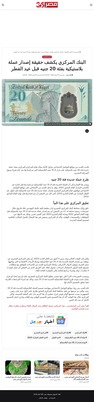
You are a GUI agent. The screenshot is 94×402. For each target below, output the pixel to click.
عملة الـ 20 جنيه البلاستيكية (75, 337)
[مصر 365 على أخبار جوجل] (47, 320)
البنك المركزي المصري (61, 332)
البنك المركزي (80, 332)
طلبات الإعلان (43, 398)
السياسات (52, 398)
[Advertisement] (47, 27)
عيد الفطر (55, 337)
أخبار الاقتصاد (68, 52)
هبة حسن (68, 75)
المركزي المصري (40, 332)
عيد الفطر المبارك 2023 (37, 337)
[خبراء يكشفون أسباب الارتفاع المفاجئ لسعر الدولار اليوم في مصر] (18, 367)
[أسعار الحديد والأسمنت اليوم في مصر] (47, 367)
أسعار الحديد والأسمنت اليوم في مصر (47, 377)
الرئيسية (76, 52)
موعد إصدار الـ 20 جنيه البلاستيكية (73, 342)
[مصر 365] (47, 5)
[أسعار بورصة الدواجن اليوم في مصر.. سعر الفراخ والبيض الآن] (76, 367)
